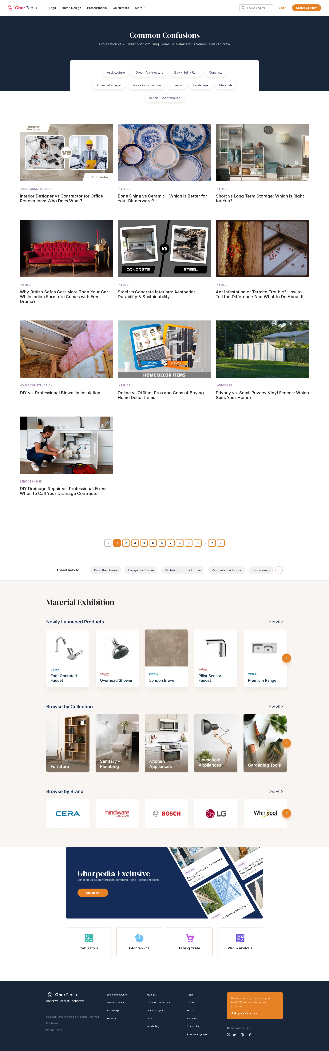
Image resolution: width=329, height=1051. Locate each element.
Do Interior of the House (183, 570)
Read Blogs (91, 892)
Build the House (105, 570)
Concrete (215, 72)
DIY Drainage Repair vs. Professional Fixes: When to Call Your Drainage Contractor (63, 491)
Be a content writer (117, 994)
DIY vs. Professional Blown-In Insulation (60, 392)
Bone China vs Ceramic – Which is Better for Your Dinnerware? (162, 198)
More (139, 8)
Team (190, 994)
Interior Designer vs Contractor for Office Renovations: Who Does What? (61, 198)
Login (282, 7)
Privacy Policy (54, 1029)
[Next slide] (279, 570)
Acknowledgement (197, 1034)
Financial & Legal (109, 85)
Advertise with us (116, 1002)
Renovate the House (226, 570)
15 (211, 543)
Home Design (71, 8)
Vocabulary (153, 1026)
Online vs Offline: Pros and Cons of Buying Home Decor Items (161, 395)
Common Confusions (159, 1002)
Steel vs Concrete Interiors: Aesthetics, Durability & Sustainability (157, 294)
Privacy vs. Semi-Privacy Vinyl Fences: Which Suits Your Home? (262, 395)
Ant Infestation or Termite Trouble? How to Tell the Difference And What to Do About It (260, 294)
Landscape (200, 85)
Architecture (116, 72)
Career (191, 1002)
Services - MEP (31, 481)
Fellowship (113, 1010)
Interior (177, 85)
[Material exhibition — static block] (164, 714)
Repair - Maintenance (164, 98)
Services (112, 1018)
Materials (225, 85)
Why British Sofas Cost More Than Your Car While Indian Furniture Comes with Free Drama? (64, 296)
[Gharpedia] (62, 994)
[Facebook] (249, 1035)
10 (197, 543)
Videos (151, 1018)
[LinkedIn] (234, 1035)
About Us (192, 1018)
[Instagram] (242, 1035)
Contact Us (193, 1026)
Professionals (97, 8)
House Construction (146, 85)
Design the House (141, 570)
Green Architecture (150, 72)
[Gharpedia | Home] (22, 7)
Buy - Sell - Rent (186, 72)
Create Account (306, 7)
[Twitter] (228, 1034)
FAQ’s (190, 1010)
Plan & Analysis (155, 1010)
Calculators (121, 8)
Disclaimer (52, 1023)
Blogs (52, 8)
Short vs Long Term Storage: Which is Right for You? (260, 198)
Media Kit (152, 994)
